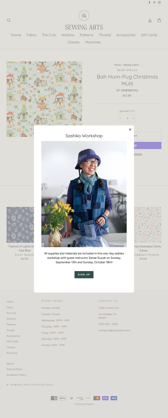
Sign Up (84, 274)
